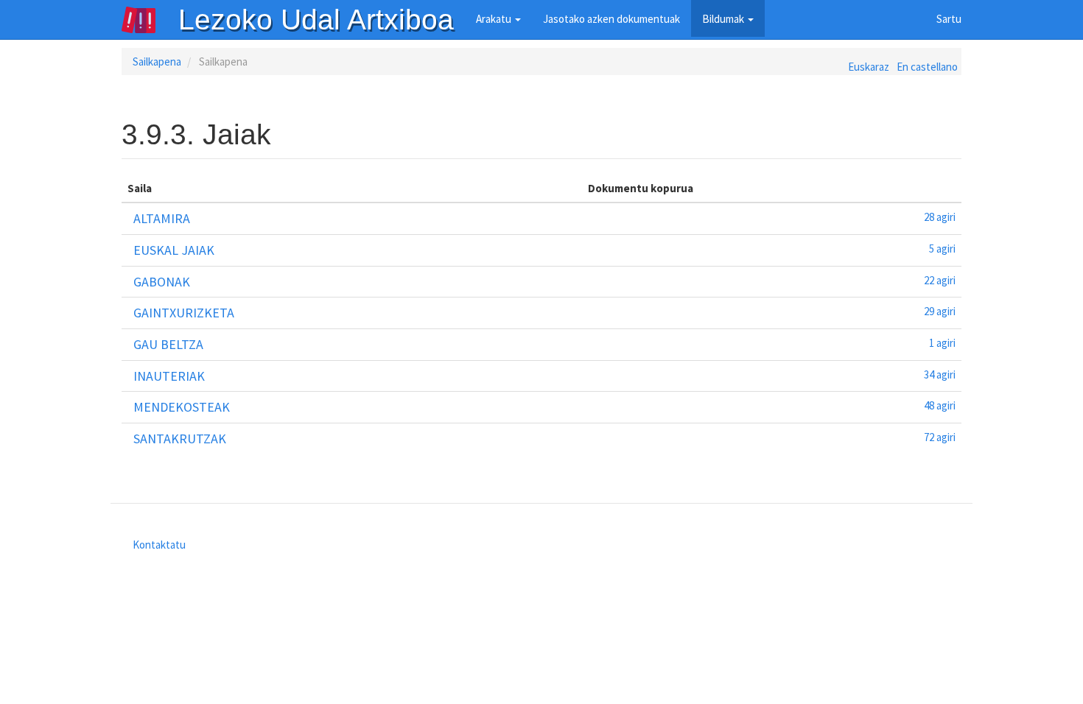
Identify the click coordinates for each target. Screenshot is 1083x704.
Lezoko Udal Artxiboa (316, 19)
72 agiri (940, 437)
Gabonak (161, 281)
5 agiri (942, 249)
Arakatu (495, 19)
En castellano (927, 67)
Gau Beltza (168, 344)
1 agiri (942, 343)
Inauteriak (169, 375)
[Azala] (150, 20)
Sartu (948, 19)
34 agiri (940, 374)
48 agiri (940, 405)
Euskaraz (868, 67)
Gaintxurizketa (183, 312)
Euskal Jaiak (173, 250)
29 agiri (940, 311)
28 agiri (940, 217)
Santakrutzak (179, 438)
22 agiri (940, 280)
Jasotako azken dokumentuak (611, 19)
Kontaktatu (159, 545)
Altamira (161, 218)
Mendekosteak (181, 406)
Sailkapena (157, 61)
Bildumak (724, 19)
